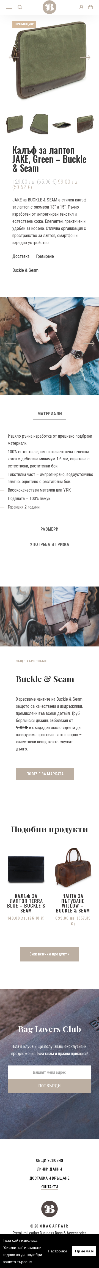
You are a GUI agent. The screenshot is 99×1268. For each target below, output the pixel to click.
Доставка (20, 256)
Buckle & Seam (25, 270)
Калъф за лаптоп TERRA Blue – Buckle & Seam (26, 903)
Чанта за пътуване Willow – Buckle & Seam (73, 903)
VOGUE (22, 727)
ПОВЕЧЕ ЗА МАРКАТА (45, 774)
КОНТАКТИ (49, 1187)
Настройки (57, 1251)
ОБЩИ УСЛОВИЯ (49, 1160)
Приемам (84, 1251)
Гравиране (45, 256)
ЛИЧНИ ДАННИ (49, 1169)
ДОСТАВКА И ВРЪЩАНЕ (49, 1178)
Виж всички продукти (49, 954)
